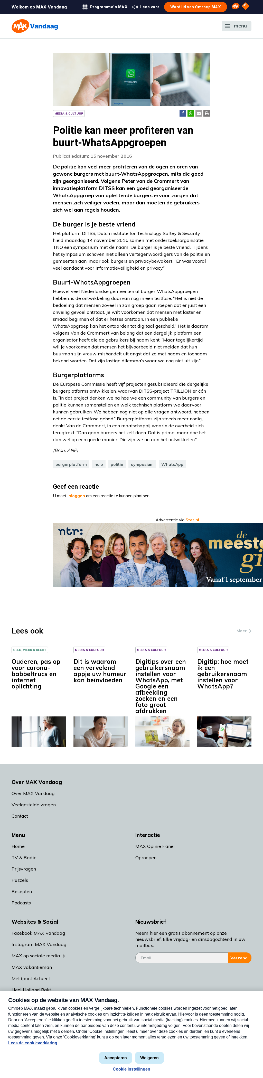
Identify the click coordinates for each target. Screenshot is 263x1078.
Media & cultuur (68, 113)
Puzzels (20, 880)
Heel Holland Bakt (31, 990)
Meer (242, 630)
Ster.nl (192, 519)
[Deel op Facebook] (183, 113)
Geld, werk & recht (29, 650)
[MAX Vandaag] (35, 26)
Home (18, 846)
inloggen (76, 495)
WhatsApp (172, 464)
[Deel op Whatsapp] (190, 113)
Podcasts (21, 903)
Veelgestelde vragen (34, 805)
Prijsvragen (24, 869)
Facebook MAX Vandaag (38, 933)
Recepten (22, 891)
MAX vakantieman (32, 967)
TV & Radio (24, 857)
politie (117, 464)
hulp (99, 464)
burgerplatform (71, 464)
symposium (142, 464)
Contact (20, 816)
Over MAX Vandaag (33, 793)
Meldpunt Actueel (31, 978)
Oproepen (145, 857)
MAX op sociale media (36, 956)
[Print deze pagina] (206, 113)
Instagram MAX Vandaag (39, 944)
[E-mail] (198, 113)
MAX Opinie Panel (155, 846)
